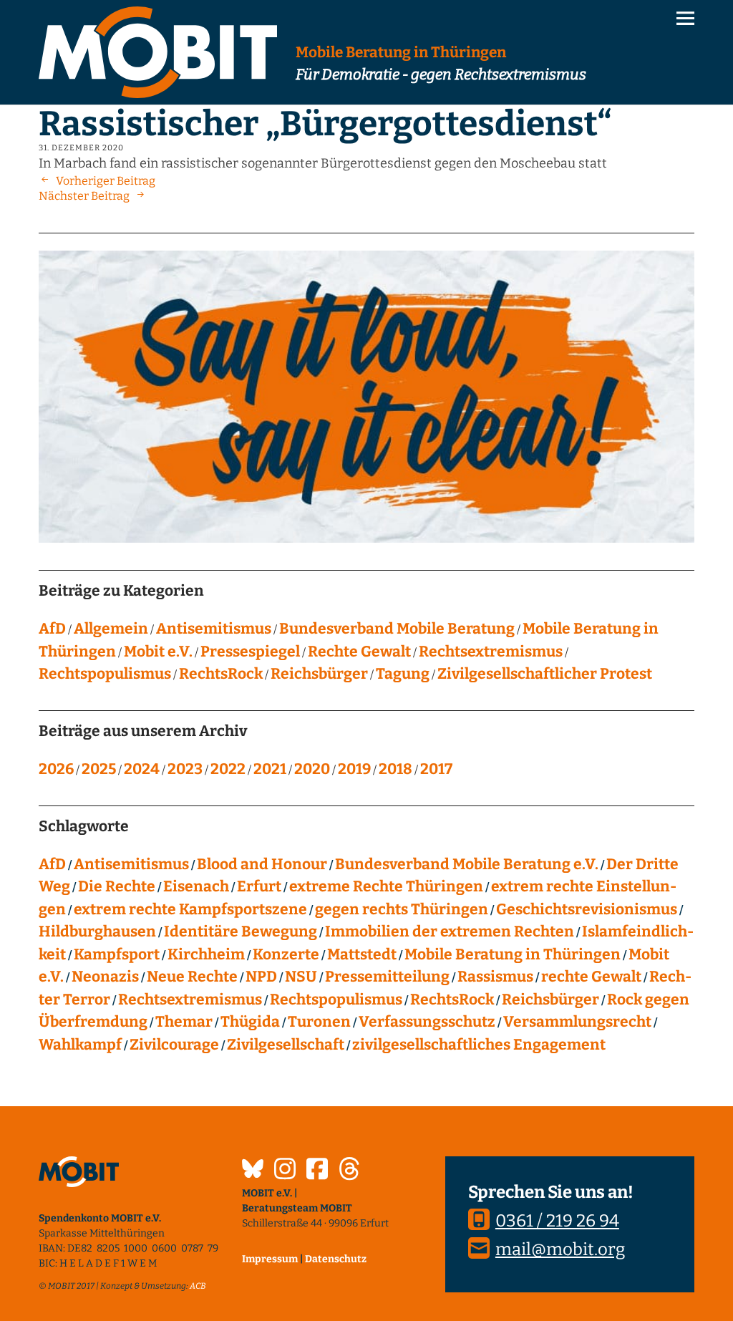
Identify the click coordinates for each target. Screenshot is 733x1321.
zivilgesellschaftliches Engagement (479, 1044)
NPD (261, 976)
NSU (301, 976)
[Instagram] (285, 1170)
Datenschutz (335, 1259)
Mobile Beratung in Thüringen (512, 954)
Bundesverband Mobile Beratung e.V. (466, 864)
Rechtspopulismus (105, 673)
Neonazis (105, 976)
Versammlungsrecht (577, 1021)
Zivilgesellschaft (285, 1044)
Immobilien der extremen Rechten (449, 931)
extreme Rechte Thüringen (386, 886)
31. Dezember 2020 (81, 148)
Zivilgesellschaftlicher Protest (544, 673)
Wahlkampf (80, 1044)
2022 (228, 769)
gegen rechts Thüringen (401, 909)
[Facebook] (317, 1170)
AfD (52, 628)
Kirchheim (206, 954)
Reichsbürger (319, 673)
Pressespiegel (250, 651)
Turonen (319, 1021)
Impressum (270, 1259)
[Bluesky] (252, 1171)
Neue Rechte (192, 976)
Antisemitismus (213, 628)
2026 (56, 769)
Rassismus (495, 976)
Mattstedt (362, 954)
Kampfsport (117, 954)
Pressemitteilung (387, 976)
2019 (354, 769)
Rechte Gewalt (359, 651)
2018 (395, 769)
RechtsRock (221, 673)
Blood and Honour (262, 864)
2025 (99, 769)
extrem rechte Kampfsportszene (190, 909)
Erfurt (259, 886)
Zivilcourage (174, 1044)
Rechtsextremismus (491, 651)
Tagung (402, 673)
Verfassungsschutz (427, 1021)
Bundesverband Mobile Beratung (397, 628)
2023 (185, 769)
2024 (142, 769)
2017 (436, 769)
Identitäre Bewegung (240, 931)
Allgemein (111, 628)
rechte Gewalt (591, 976)
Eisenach (196, 886)
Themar (184, 1021)
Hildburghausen (97, 931)
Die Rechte (116, 886)
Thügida (250, 1021)
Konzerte (286, 954)
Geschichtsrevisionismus (586, 909)
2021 (269, 769)
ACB (198, 1286)
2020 (312, 769)
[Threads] (349, 1170)
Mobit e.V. (158, 651)
